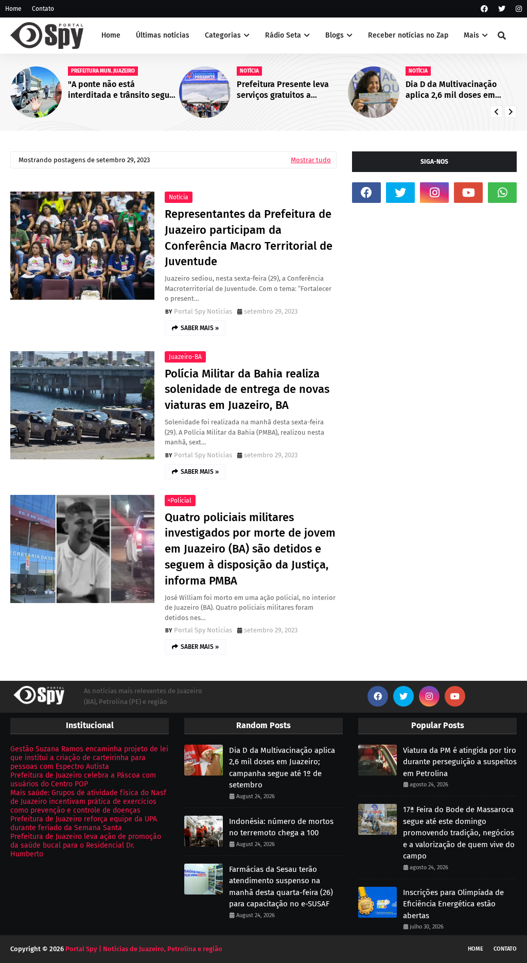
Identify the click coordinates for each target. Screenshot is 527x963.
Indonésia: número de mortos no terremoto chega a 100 (281, 827)
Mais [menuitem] (471, 35)
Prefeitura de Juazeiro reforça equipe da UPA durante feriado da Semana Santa (83, 823)
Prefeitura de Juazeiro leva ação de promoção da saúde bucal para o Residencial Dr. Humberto (85, 845)
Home (13, 8)
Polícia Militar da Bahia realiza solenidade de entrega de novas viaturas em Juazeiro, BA (247, 389)
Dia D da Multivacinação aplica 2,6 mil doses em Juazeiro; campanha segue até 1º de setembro (455, 90)
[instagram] (517, 9)
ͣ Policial (180, 500)
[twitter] (502, 9)
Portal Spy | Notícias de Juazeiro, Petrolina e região (143, 949)
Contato (43, 8)
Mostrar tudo (311, 160)
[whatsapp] (502, 192)
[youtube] (468, 192)
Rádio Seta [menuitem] (283, 35)
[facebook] (484, 9)
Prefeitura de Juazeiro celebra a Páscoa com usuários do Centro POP (83, 779)
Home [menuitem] (110, 35)
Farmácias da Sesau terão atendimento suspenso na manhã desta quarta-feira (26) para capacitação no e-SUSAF (281, 887)
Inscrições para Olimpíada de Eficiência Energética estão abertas (453, 904)
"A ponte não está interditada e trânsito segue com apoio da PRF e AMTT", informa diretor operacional (121, 90)
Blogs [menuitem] (334, 35)
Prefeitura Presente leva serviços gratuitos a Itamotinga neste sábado (284, 90)
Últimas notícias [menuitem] (162, 35)
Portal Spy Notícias (203, 311)
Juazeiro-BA (185, 356)
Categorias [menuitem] (223, 35)
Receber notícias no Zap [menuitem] (408, 35)
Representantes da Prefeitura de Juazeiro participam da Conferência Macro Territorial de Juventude (248, 237)
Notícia (178, 197)
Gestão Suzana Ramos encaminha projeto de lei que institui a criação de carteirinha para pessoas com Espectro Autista (89, 758)
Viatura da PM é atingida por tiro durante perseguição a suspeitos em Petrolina (460, 762)
